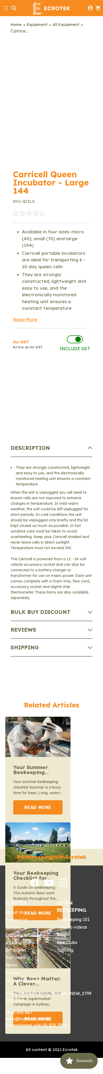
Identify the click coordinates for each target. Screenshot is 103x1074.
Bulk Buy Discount (41, 612)
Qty (18, 371)
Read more (37, 807)
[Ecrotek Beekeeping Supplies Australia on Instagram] (63, 885)
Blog (61, 934)
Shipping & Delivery (25, 935)
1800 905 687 (18, 1012)
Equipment (37, 24)
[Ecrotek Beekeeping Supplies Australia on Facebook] (35, 885)
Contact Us (16, 920)
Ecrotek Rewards (22, 980)
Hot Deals (15, 957)
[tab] (52, 448)
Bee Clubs (67, 942)
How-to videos (72, 927)
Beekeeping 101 (73, 919)
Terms (11, 965)
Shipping (25, 647)
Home (16, 24)
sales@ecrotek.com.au (28, 1018)
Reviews (23, 629)
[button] (29, 214)
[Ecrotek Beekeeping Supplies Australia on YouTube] (49, 884)
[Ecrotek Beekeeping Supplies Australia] (51, 8)
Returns (13, 927)
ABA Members (19, 943)
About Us (14, 912)
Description (30, 448)
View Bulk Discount (47, 388)
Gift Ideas (15, 949)
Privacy (13, 972)
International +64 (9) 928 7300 (36, 1025)
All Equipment (66, 24)
